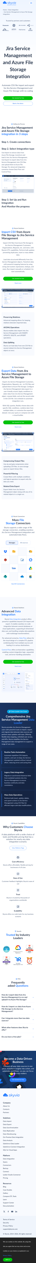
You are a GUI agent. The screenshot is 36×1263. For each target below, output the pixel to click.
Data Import (7, 1121)
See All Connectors (18, 584)
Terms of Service (8, 1219)
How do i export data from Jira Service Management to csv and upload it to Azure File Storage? (14, 997)
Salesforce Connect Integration (14, 1147)
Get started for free (18, 98)
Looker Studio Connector (12, 1175)
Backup (5, 1168)
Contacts (6, 1109)
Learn (5, 1199)
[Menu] (31, 3)
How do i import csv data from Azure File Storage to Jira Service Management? (16, 1009)
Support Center (8, 1203)
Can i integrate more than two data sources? (16, 1019)
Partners (6, 1112)
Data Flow (23, 638)
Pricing (5, 1178)
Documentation (8, 1206)
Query (5, 1162)
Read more (18, 283)
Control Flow (6, 650)
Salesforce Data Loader (11, 1143)
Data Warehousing (9, 1134)
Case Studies (7, 1190)
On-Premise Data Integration (13, 1137)
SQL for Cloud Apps (10, 1150)
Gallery (5, 1193)
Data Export (7, 1124)
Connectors (7, 1165)
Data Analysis (7, 1140)
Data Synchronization (10, 1127)
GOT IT (8, 1259)
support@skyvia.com (10, 1229)
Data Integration (13, 10)
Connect (6, 1171)
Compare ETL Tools (9, 1196)
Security (6, 1223)
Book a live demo (18, 103)
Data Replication (9, 1131)
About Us (6, 1106)
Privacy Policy (8, 1226)
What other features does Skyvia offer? (15, 1029)
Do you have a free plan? (11, 1037)
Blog (4, 1187)
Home (5, 10)
